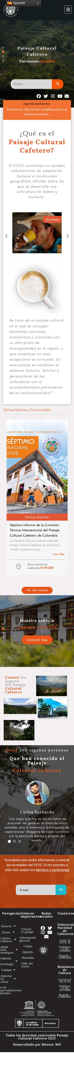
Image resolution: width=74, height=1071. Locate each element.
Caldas (27, 946)
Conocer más (37, 640)
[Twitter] (46, 96)
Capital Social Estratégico (8, 949)
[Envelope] (67, 96)
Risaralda (28, 957)
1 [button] (3, 47)
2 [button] (3, 52)
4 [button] (3, 60)
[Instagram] (53, 96)
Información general (28, 938)
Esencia (6, 926)
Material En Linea (7, 978)
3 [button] (3, 56)
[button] (37, 590)
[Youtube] (60, 96)
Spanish (18, 3)
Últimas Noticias (37, 517)
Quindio (27, 951)
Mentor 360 (51, 1044)
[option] (37, 631)
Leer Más (59, 554)
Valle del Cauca (27, 964)
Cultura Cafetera (7, 939)
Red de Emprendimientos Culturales (9, 990)
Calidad (6, 970)
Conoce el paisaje (27, 930)
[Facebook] (39, 96)
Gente (6, 932)
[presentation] (6, 236)
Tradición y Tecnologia (7, 961)
